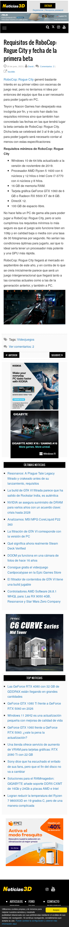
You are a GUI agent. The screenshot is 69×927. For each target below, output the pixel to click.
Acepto (56, 909)
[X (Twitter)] (53, 27)
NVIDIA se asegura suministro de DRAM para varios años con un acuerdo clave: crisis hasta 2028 (35, 507)
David (30, 66)
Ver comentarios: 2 (21, 346)
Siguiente (56, 355)
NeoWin (11, 72)
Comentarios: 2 (46, 66)
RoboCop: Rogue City (19, 79)
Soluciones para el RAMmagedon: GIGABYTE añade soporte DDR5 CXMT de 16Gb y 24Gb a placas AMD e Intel (34, 783)
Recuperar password (54, 10)
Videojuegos (25, 339)
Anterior (12, 355)
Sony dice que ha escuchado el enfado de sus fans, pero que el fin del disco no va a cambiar (34, 766)
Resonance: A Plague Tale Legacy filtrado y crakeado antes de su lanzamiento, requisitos (31, 478)
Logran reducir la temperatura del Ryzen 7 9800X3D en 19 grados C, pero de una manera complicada (34, 800)
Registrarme (38, 10)
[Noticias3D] (13, 6)
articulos (16, 901)
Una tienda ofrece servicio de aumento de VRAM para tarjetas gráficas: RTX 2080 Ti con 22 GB (33, 749)
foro (32, 901)
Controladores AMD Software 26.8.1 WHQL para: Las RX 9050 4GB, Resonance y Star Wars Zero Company (34, 596)
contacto (53, 901)
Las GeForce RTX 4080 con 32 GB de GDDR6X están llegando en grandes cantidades (33, 691)
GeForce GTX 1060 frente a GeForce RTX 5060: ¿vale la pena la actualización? (32, 732)
